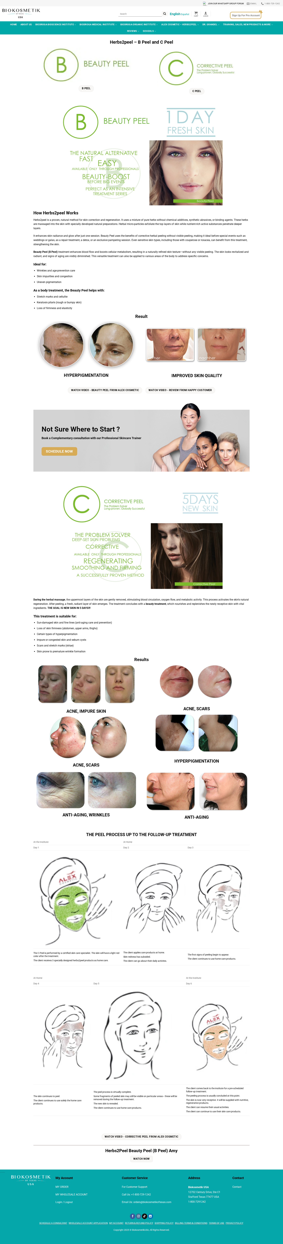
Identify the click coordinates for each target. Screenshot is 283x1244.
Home (13, 24)
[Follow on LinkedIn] (150, 1216)
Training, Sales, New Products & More (247, 24)
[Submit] (164, 14)
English (175, 14)
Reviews (132, 31)
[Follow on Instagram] (138, 1216)
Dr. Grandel (209, 24)
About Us (26, 24)
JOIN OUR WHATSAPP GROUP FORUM (226, 3)
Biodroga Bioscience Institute (54, 24)
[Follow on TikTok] (144, 1216)
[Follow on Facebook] (132, 1216)
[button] (196, 14)
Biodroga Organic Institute (138, 24)
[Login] (205, 14)
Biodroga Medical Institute (97, 24)
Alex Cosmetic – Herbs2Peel (179, 24)
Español (185, 14)
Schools (148, 31)
